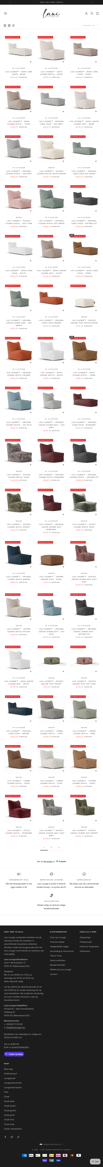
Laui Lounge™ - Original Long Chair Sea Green (84, 172)
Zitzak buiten (10, 1105)
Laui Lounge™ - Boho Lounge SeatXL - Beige (51, 73)
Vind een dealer (57, 942)
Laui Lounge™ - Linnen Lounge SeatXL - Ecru (51, 782)
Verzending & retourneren (62, 951)
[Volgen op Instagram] (12, 1137)
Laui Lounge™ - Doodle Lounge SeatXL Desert (19, 525)
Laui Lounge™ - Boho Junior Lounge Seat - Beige (84, 122)
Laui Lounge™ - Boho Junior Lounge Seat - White (18, 682)
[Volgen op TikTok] (18, 1137)
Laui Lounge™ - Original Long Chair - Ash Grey (51, 122)
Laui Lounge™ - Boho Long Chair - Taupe (84, 73)
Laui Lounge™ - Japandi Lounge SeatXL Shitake (19, 630)
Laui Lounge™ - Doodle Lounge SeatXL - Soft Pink (18, 222)
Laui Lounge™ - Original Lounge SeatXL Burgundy (51, 476)
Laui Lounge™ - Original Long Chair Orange (51, 321)
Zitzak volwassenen (13, 1128)
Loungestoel (9, 1078)
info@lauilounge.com (15, 1027)
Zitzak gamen (10, 1110)
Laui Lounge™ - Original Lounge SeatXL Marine (19, 578)
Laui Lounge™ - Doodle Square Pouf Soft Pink (84, 682)
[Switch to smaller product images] (9, 25)
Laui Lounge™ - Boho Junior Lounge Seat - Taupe (51, 272)
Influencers (85, 951)
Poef (6, 1092)
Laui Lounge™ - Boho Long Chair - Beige (19, 73)
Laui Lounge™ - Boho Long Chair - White (19, 272)
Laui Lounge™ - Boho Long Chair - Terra (84, 272)
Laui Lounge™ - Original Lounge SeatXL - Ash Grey (19, 172)
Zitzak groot (9, 1115)
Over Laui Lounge (58, 937)
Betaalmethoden (57, 965)
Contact (53, 974)
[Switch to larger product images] (5, 25)
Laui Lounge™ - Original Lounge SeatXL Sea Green (51, 222)
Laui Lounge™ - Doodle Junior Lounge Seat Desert (84, 831)
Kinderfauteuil (10, 1073)
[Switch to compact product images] (13, 25)
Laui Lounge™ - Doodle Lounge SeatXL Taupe (19, 476)
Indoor (51, 168)
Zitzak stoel (9, 1124)
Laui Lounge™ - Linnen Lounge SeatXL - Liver (51, 732)
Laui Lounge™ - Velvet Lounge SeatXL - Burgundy (18, 831)
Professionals (86, 942)
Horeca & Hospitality (89, 946)
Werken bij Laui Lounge (60, 969)
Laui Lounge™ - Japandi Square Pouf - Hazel (51, 578)
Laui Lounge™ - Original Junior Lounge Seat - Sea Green (19, 323)
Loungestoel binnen (13, 1082)
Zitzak (6, 1096)
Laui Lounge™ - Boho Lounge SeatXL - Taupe (18, 122)
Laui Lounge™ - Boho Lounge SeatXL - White (51, 374)
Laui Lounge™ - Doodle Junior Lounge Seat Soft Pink (84, 579)
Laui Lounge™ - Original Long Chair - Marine (19, 732)
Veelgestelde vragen (59, 946)
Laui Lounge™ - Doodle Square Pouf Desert (51, 682)
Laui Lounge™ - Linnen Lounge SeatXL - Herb (84, 732)
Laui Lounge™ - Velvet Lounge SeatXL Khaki (84, 525)
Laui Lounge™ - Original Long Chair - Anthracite (84, 222)
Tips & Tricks (56, 955)
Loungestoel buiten (13, 1087)
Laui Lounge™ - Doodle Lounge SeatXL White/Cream (51, 172)
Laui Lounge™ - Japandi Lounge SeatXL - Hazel (84, 782)
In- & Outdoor (19, 68)
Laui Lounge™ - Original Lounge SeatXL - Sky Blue (19, 423)
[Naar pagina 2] (59, 847)
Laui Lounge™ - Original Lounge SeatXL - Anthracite (84, 476)
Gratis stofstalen (57, 960)
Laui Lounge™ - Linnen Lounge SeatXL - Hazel (18, 782)
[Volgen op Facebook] (5, 1137)
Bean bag (8, 1069)
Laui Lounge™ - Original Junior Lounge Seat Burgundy (51, 527)
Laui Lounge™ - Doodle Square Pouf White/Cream (84, 321)
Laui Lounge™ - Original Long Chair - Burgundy (84, 423)
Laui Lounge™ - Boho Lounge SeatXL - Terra (84, 374)
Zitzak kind (9, 1119)
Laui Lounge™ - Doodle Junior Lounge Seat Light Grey (51, 833)
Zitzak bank (9, 1101)
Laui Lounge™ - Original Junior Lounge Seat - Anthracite (84, 631)
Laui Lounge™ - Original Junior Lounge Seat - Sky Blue (51, 631)
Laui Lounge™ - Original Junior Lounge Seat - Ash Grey (51, 424)
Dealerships (85, 937)
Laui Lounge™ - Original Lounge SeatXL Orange (19, 374)
